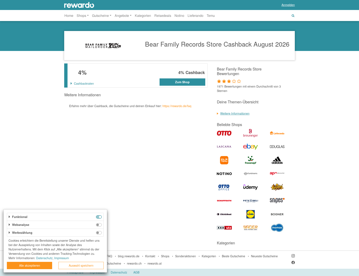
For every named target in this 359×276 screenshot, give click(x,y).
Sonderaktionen (185, 256)
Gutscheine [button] (100, 15)
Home (68, 15)
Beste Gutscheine (233, 256)
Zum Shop (182, 82)
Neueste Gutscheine (264, 256)
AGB (136, 272)
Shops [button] (81, 15)
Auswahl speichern (81, 265)
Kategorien (143, 15)
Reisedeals (162, 15)
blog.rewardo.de (128, 256)
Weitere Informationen (235, 113)
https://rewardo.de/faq (176, 106)
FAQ (109, 256)
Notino (179, 15)
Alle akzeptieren (29, 265)
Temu (211, 15)
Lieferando (195, 15)
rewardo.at (155, 263)
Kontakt (150, 256)
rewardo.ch (134, 263)
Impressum (61, 258)
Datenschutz (119, 272)
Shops (165, 256)
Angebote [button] (122, 15)
